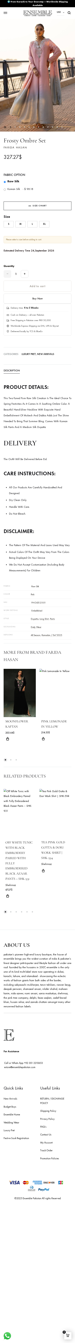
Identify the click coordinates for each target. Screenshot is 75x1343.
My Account (46, 1142)
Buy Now (37, 298)
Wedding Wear (11, 1122)
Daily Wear (36, 627)
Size (7, 216)
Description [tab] (12, 370)
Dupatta (34, 618)
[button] (5, 127)
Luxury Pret (29, 354)
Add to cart (37, 286)
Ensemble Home (12, 1114)
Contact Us (45, 1134)
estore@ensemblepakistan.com (19, 1067)
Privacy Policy (47, 1119)
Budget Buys (10, 1106)
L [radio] (32, 224)
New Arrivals (45, 354)
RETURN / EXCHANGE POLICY (52, 1100)
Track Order (46, 1150)
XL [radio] (44, 224)
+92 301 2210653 (33, 1063)
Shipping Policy (48, 1111)
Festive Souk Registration (16, 1138)
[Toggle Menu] (5, 13)
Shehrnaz (10, 885)
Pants (52, 618)
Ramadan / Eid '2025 (52, 635)
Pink (32, 594)
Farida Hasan (15, 147)
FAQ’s (43, 1126)
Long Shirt (44, 618)
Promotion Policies (49, 1158)
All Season (35, 635)
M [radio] (20, 224)
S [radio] (8, 224)
